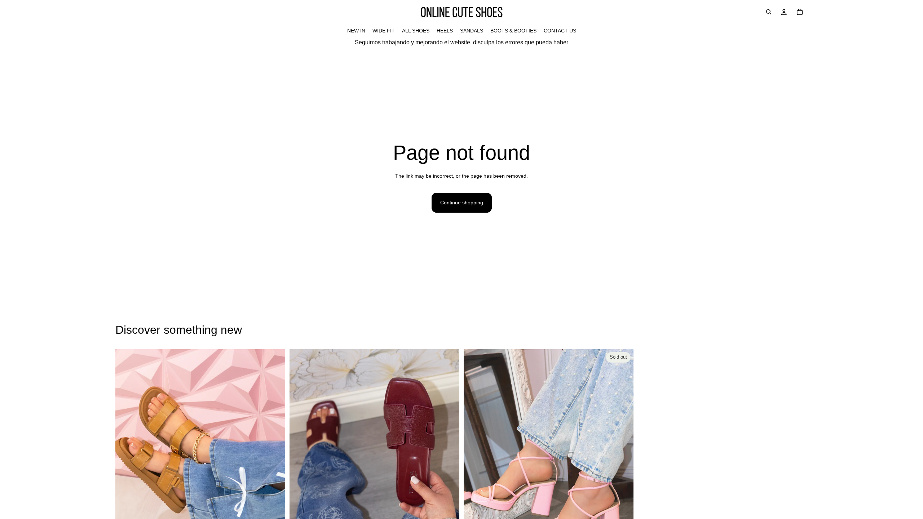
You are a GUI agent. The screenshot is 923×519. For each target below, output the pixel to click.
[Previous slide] (126, 455)
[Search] (769, 12)
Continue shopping (461, 202)
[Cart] (800, 12)
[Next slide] (274, 455)
